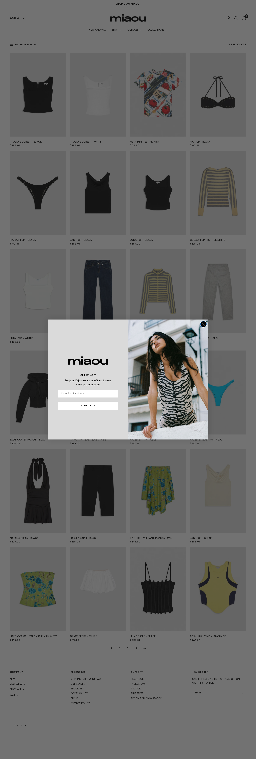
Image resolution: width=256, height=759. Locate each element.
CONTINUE (88, 405)
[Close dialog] (203, 324)
